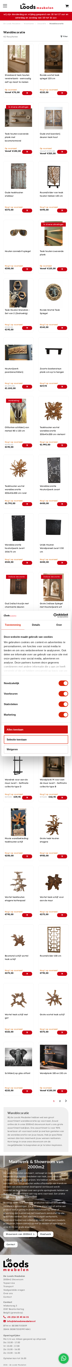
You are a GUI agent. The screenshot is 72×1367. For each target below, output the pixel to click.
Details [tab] (36, 624)
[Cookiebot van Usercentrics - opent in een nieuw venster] (53, 615)
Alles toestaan (15, 729)
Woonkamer (29, 24)
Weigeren (12, 749)
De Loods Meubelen (11, 24)
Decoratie (42, 24)
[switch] (63, 693)
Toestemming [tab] (13, 624)
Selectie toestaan (17, 739)
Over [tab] (59, 624)
